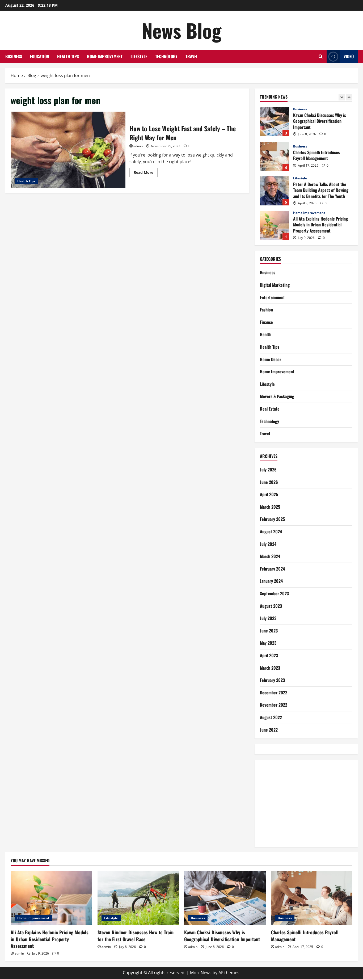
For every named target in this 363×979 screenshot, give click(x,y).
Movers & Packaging (277, 396)
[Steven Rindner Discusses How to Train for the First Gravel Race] (138, 898)
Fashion (266, 309)
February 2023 (272, 680)
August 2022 (271, 717)
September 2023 (274, 593)
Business (13, 56)
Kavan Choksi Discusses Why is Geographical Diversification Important (274, 121)
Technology (166, 56)
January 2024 (271, 581)
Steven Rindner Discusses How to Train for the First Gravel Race (136, 935)
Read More (146, 173)
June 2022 (269, 730)
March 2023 (270, 668)
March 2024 (270, 556)
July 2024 (268, 544)
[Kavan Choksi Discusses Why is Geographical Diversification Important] (225, 898)
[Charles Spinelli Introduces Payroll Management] (312, 898)
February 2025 (272, 519)
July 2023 (268, 618)
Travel (191, 56)
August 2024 (271, 531)
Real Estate (270, 409)
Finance (266, 322)
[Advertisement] (311, 802)
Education (39, 56)
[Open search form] (321, 56)
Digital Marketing (275, 285)
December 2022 (273, 692)
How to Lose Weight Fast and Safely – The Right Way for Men (68, 150)
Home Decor (270, 359)
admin (138, 146)
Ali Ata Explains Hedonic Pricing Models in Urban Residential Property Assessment (274, 225)
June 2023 (269, 630)
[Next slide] (349, 97)
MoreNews (201, 973)
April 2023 (269, 655)
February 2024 (272, 569)
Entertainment (272, 297)
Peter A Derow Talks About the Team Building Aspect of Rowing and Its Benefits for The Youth (274, 190)
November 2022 (273, 705)
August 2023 (271, 606)
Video (349, 56)
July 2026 (268, 469)
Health (265, 334)
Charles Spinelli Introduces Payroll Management (274, 156)
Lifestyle (138, 56)
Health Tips (68, 56)
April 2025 (269, 494)
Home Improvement (105, 56)
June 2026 (269, 482)
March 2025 (270, 507)
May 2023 (268, 643)
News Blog (181, 30)
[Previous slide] (342, 97)
